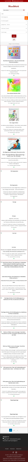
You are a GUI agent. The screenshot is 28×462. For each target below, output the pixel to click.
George (14, 216)
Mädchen (13, 289)
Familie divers (15, 191)
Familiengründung (21, 191)
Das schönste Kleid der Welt (13, 93)
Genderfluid (14, 193)
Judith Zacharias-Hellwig (15, 73)
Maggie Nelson (14, 196)
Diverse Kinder (22, 287)
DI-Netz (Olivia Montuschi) (15, 394)
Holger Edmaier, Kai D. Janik (15, 103)
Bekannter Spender (15, 391)
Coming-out (15, 224)
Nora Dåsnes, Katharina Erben (15, 423)
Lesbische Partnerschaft (14, 323)
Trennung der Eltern (23, 70)
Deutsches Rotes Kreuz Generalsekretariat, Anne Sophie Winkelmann (15, 326)
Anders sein (8, 70)
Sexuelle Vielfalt (14, 422)
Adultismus (8, 321)
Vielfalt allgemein (16, 163)
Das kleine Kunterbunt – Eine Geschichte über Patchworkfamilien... (14, 61)
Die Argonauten (14, 185)
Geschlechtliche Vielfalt (8, 130)
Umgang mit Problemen (14, 71)
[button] (26, 18)
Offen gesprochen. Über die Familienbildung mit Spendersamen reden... (14, 382)
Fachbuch (3, 289)
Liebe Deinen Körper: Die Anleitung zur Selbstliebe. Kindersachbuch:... (14, 277)
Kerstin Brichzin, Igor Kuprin (15, 132)
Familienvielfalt (13, 70)
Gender (19, 99)
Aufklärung (13, 99)
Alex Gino (15, 227)
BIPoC (12, 162)
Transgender (9, 101)
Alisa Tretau (15, 361)
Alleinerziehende (10, 355)
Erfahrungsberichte (14, 321)
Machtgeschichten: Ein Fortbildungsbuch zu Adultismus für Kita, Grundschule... (14, 312)
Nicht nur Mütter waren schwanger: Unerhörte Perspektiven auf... (14, 346)
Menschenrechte (19, 162)
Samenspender (14, 392)
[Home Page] (14, 6)
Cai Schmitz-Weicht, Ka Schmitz (15, 165)
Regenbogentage (14, 414)
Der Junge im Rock (14, 122)
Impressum (12, 448)
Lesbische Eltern (12, 358)
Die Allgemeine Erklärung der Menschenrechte (14, 152)
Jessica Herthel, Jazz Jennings (15, 256)
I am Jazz (14, 247)
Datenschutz (18, 448)
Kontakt (7, 448)
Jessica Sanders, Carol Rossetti (15, 292)
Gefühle (17, 70)
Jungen (14, 130)
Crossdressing (15, 129)
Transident (13, 101)
